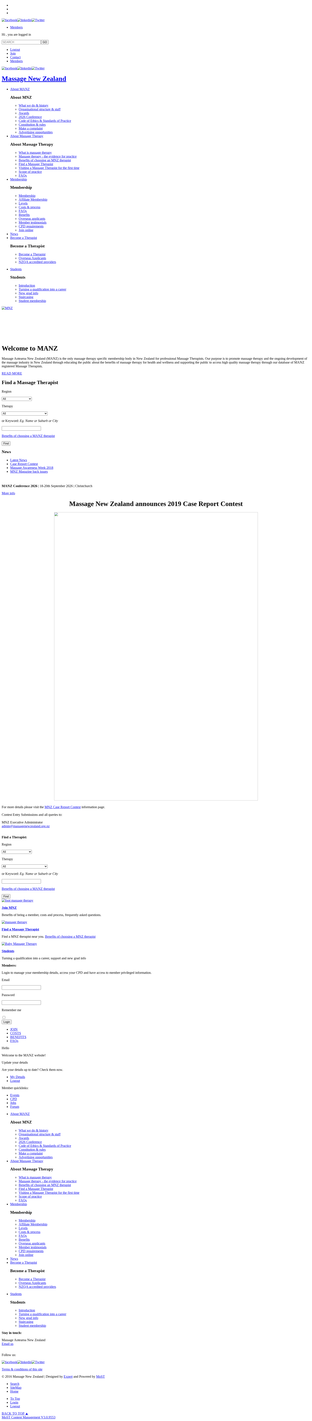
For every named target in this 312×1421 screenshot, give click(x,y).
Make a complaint (31, 128)
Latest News (18, 460)
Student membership (32, 301)
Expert (68, 1376)
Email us (7, 1344)
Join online (26, 230)
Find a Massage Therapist (36, 164)
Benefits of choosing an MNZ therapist (45, 160)
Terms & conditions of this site (22, 1369)
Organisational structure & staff (39, 109)
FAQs (23, 175)
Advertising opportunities (36, 132)
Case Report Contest (24, 464)
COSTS (15, 1033)
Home (14, 1391)
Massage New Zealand (34, 78)
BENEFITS (18, 1037)
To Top (15, 1398)
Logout (15, 49)
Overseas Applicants (32, 258)
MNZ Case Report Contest (63, 807)
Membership (18, 179)
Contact (15, 57)
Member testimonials (32, 222)
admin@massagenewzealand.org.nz (26, 826)
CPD (13, 1099)
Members (16, 27)
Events (14, 1095)
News (14, 234)
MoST (100, 1376)
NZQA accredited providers (37, 262)
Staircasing (26, 297)
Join (13, 53)
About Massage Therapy (26, 136)
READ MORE (12, 373)
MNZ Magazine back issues (29, 471)
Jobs (13, 1103)
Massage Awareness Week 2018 (31, 467)
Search (14, 1384)
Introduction (27, 285)
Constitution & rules (32, 124)
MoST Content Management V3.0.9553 (28, 1417)
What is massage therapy (35, 152)
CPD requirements (31, 226)
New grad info (28, 293)
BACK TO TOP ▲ (15, 1413)
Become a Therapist (23, 238)
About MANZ (20, 89)
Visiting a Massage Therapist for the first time (49, 168)
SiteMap (15, 1387)
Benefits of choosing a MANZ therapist (28, 436)
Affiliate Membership (33, 199)
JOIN (14, 1029)
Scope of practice (30, 171)
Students (16, 269)
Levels (23, 203)
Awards (24, 113)
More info (8, 493)
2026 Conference (30, 117)
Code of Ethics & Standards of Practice (45, 121)
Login (14, 1402)
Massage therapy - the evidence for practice (48, 156)
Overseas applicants (32, 218)
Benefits (24, 215)
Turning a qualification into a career (42, 289)
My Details (17, 1077)
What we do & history (33, 105)
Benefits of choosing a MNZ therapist (70, 936)
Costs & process (29, 207)
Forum (14, 1106)
